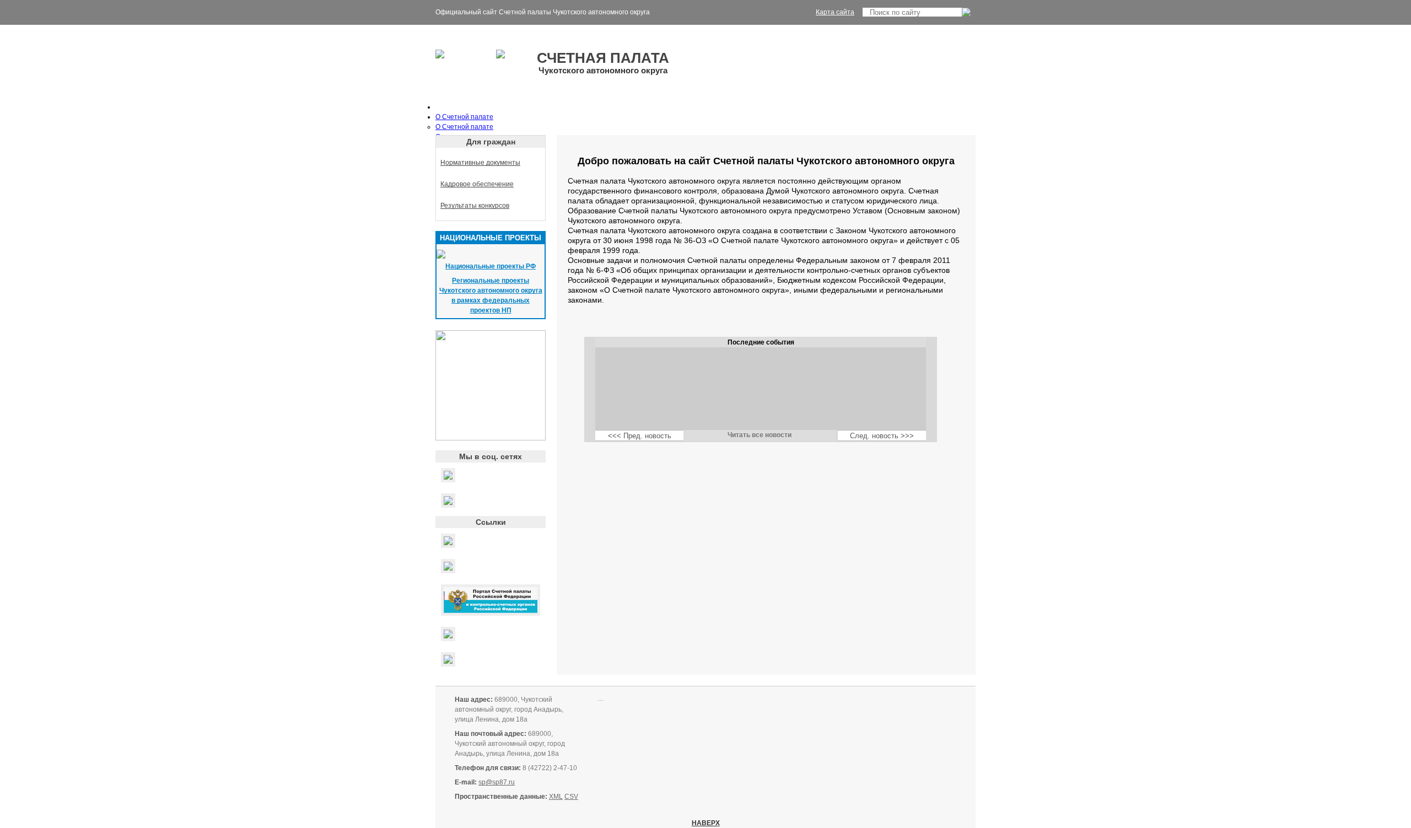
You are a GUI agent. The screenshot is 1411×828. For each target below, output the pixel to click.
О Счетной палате (464, 117)
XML (556, 796)
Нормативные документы (480, 162)
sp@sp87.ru (496, 782)
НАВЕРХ (706, 823)
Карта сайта (835, 12)
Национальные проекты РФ (490, 266)
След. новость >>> (882, 436)
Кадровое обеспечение (477, 184)
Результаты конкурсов (474, 205)
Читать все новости (759, 435)
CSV (571, 796)
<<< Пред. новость (639, 436)
